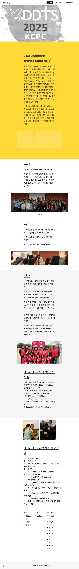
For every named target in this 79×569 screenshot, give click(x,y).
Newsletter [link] (69, 3)
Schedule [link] (58, 3)
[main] (39, 89)
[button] (76, 2)
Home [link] (49, 3)
